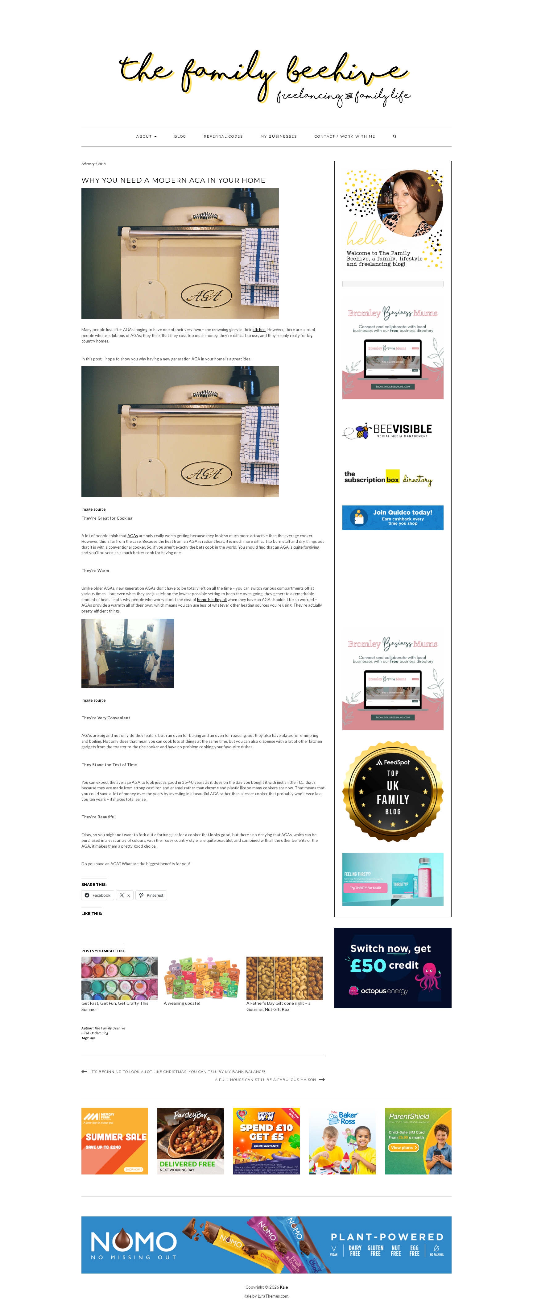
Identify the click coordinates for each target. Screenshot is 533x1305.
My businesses (279, 136)
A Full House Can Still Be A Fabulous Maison (265, 1080)
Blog (180, 136)
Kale (284, 1287)
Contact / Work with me (345, 136)
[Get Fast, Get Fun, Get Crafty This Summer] (119, 978)
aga (92, 1038)
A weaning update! (182, 1003)
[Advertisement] (393, 579)
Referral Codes (223, 136)
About (145, 136)
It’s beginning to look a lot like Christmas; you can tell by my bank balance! (177, 1072)
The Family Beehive (109, 1028)
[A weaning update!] (202, 978)
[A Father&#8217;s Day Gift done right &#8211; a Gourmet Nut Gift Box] (284, 978)
